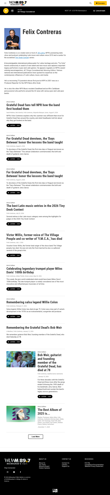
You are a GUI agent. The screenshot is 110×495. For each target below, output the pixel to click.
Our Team (42, 465)
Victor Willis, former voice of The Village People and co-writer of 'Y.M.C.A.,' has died (34, 237)
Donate (101, 3)
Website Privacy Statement (94, 466)
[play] (6, 11)
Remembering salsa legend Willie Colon (32, 302)
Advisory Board (44, 466)
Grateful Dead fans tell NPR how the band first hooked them (33, 107)
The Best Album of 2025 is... (50, 411)
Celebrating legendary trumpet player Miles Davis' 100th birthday (34, 270)
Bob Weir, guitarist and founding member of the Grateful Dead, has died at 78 (49, 362)
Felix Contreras (10, 146)
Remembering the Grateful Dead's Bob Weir (34, 327)
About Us (42, 463)
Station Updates (44, 468)
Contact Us (65, 463)
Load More (36, 437)
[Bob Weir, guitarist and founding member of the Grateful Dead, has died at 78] (20, 359)
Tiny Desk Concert (22, 58)
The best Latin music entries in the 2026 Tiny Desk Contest (35, 207)
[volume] (12, 10)
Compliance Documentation (94, 465)
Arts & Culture (10, 102)
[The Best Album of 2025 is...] (20, 414)
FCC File (87, 463)
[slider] (15, 11)
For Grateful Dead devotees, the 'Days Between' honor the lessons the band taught (34, 140)
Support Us (65, 466)
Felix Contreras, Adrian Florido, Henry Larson (19, 276)
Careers (64, 465)
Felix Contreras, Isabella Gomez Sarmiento (50, 374)
